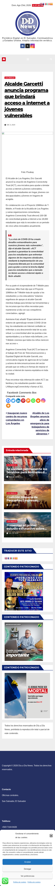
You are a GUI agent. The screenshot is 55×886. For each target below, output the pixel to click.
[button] (51, 835)
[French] (9, 558)
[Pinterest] (23, 400)
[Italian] (13, 558)
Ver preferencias (27, 876)
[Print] (38, 400)
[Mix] (28, 400)
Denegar (27, 869)
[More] (8, 405)
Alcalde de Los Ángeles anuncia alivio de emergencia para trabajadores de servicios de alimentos (39, 423)
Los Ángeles (10, 77)
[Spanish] (16, 558)
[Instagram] (43, 400)
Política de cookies (19, 882)
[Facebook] (8, 400)
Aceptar (27, 862)
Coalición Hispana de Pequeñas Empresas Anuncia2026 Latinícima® (26, 500)
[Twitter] (13, 400)
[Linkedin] (18, 400)
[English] (6, 558)
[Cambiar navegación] (28, 59)
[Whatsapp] (33, 400)
